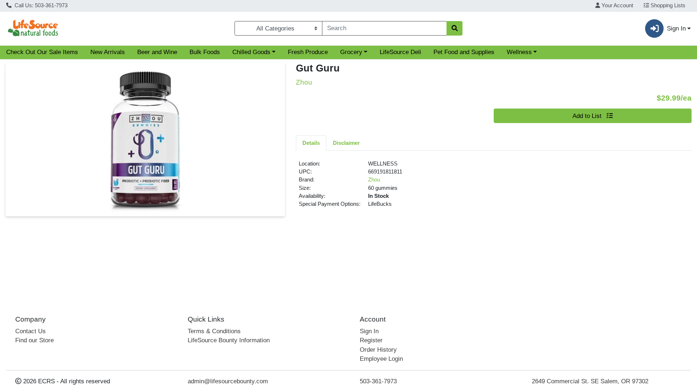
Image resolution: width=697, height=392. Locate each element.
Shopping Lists (667, 5)
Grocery (351, 52)
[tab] (311, 142)
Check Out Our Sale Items (42, 52)
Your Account (616, 5)
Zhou (374, 180)
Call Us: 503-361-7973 (40, 5)
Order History (378, 349)
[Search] (454, 28)
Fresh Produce (308, 52)
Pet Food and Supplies (463, 52)
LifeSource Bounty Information (229, 340)
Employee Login (381, 358)
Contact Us (30, 331)
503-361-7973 (378, 381)
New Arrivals (107, 52)
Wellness (519, 52)
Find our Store (34, 340)
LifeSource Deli (400, 52)
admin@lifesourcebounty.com (228, 381)
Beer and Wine (157, 52)
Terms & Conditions (214, 331)
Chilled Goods (251, 52)
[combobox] (384, 28)
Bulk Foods (204, 52)
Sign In (369, 331)
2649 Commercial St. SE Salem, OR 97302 (590, 381)
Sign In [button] (676, 28)
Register (371, 340)
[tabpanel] (494, 187)
